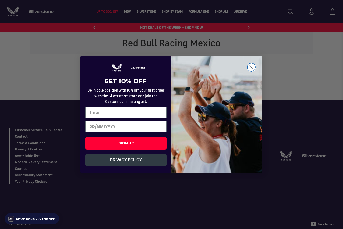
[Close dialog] (251, 67)
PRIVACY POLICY (126, 160)
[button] (32, 218)
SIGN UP (126, 143)
